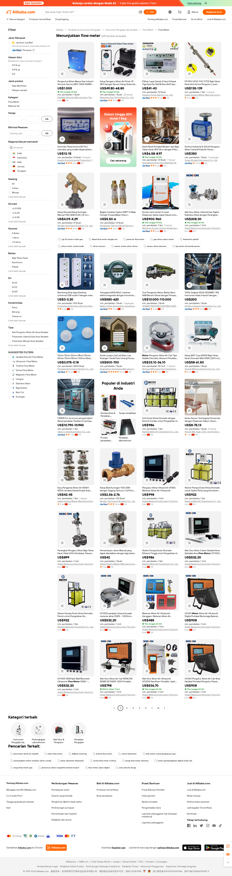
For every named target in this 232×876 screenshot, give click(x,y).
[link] (228, 846)
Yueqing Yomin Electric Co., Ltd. (157, 95)
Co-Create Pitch (14, 795)
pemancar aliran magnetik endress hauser (60, 768)
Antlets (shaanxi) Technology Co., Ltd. (203, 306)
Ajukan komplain (150, 801)
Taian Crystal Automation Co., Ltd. (73, 431)
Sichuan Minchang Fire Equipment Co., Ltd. (160, 369)
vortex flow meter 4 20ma (104, 761)
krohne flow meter (104, 754)
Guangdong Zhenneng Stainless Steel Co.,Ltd (160, 162)
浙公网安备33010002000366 (167, 871)
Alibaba (59, 30)
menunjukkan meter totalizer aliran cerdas (32, 761)
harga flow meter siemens (137, 761)
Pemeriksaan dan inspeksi (64, 813)
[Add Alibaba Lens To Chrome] (56, 847)
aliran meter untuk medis (72, 246)
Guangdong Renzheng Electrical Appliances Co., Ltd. (75, 306)
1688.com (83, 861)
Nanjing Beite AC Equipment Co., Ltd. (160, 431)
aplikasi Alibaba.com (168, 847)
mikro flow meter (55, 754)
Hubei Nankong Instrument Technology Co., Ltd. (203, 228)
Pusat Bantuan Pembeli (153, 789)
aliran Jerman (99, 246)
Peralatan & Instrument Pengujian (84, 30)
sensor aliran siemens (156, 246)
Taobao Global (129, 861)
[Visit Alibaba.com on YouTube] (214, 825)
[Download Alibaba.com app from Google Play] (215, 847)
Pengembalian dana (151, 807)
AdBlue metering (79, 754)
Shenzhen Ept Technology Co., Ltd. (117, 97)
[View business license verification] (144, 871)
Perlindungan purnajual (62, 807)
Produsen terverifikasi (107, 789)
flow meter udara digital (99, 768)
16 (158, 708)
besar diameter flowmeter (72, 761)
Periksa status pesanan (198, 801)
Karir (8, 807)
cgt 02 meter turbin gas (72, 239)
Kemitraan (192, 813)
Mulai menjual (193, 795)
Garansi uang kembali (61, 795)
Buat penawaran (104, 795)
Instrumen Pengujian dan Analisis (121, 30)
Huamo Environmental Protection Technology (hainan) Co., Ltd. (75, 160)
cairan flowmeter (129, 754)
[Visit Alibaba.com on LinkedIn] (195, 825)
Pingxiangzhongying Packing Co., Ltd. (75, 369)
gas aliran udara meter (164, 239)
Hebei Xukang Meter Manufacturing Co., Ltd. (203, 95)
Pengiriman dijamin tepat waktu (66, 801)
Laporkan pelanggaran (153, 822)
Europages (162, 861)
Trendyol (149, 861)
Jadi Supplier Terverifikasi (199, 807)
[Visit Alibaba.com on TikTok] (220, 825)
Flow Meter (148, 30)
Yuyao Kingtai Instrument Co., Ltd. (201, 160)
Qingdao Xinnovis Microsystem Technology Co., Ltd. (75, 97)
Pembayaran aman (60, 789)
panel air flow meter (135, 239)
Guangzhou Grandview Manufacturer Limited (118, 369)
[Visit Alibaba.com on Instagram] (208, 825)
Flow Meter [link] (163, 30)
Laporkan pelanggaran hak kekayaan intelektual (159, 815)
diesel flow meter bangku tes (104, 239)
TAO (141, 861)
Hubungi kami (148, 795)
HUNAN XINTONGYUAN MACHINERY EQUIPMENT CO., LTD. (160, 306)
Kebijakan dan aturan (61, 819)
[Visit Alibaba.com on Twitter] (201, 825)
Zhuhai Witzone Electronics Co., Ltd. (202, 369)
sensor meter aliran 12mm (126, 246)
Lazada (116, 861)
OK (46, 119)
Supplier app (118, 847)
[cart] (180, 12)
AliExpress (71, 861)
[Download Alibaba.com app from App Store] (191, 847)
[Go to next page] (164, 708)
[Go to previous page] (114, 708)
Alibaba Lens (24, 847)
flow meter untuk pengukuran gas (161, 754)
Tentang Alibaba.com (17, 783)
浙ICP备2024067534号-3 (196, 871)
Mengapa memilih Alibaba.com (21, 789)
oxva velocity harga (127, 768)
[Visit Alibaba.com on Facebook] (189, 825)
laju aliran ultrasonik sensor (187, 246)
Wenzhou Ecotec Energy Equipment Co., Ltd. (160, 228)
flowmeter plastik (191, 239)
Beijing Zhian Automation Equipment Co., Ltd (118, 306)
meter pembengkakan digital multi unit (175, 761)
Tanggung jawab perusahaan (20, 801)
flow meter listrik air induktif (25, 754)
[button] (140, 12)
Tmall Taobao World (100, 861)
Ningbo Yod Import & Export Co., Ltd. (75, 225)
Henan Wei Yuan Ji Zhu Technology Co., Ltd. (203, 431)
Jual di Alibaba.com (196, 789)
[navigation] (30, 369)
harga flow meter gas (22, 768)
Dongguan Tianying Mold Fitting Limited (118, 225)
